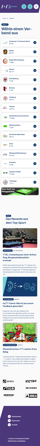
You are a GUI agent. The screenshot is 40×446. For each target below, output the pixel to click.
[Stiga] (9, 388)
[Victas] (31, 381)
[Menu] (36, 6)
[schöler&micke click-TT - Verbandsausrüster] (20, 191)
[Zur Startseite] (9, 6)
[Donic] (9, 395)
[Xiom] (31, 388)
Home (4, 18)
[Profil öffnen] (30, 6)
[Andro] (9, 381)
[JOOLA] (31, 396)
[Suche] (23, 6)
